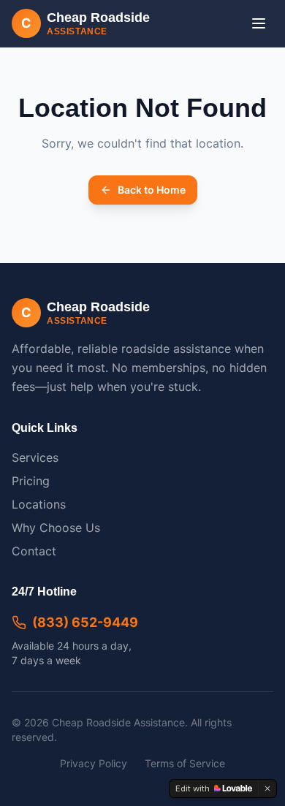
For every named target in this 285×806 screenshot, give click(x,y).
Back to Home (152, 189)
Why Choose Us (56, 527)
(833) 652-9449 (85, 622)
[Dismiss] (267, 788)
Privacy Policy (93, 763)
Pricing (31, 481)
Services (35, 457)
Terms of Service (185, 763)
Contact (34, 551)
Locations (39, 504)
